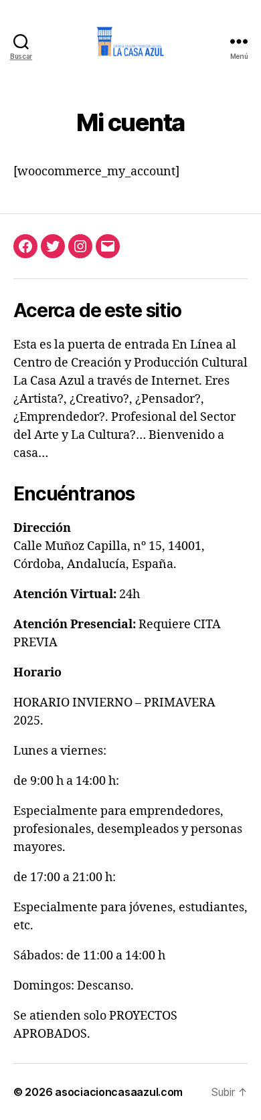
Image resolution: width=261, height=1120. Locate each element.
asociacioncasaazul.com (119, 1092)
